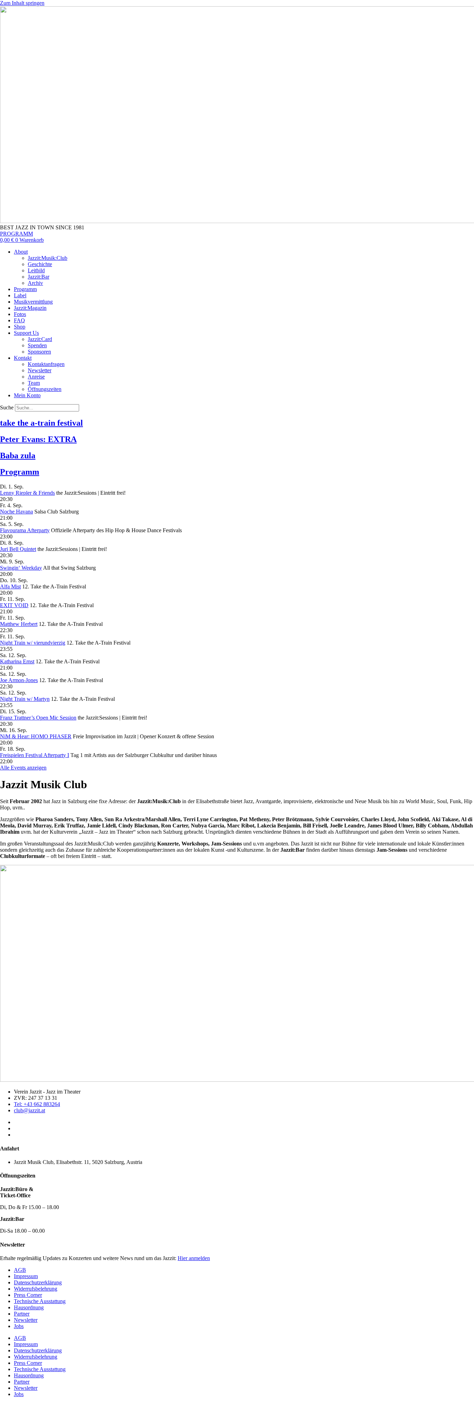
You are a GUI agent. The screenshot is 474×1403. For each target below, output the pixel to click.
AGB (20, 1270)
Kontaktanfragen (46, 364)
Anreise (36, 377)
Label (20, 295)
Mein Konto (27, 395)
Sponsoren (39, 352)
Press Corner (28, 1295)
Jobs (19, 1326)
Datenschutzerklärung (38, 1282)
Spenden (37, 345)
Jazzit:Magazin (30, 308)
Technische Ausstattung (40, 1301)
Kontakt (23, 358)
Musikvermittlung (33, 302)
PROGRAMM (16, 234)
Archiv (35, 283)
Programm (25, 289)
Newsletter (39, 370)
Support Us (26, 333)
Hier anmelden (194, 1258)
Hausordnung (29, 1307)
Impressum (26, 1276)
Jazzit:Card (40, 339)
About (21, 252)
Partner (21, 1314)
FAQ (19, 320)
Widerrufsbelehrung (35, 1289)
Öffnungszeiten (44, 389)
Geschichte (40, 264)
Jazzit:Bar (38, 277)
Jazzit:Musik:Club (47, 258)
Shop (19, 327)
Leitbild (36, 270)
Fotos (20, 314)
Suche (7, 407)
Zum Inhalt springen (22, 3)
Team (34, 383)
